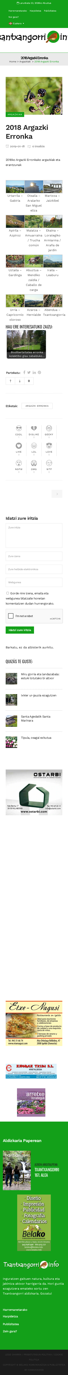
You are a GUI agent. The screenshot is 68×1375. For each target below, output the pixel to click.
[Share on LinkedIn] (34, 372)
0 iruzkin (38, 146)
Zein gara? (10, 1331)
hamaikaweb (36, 1370)
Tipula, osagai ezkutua (36, 737)
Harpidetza (35, 10)
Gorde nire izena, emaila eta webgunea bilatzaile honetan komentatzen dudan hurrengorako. (30, 598)
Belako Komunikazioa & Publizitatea (42, 1364)
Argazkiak (25, 61)
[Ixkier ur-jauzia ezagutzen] (11, 699)
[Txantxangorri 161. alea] (17, 1170)
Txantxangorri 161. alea (47, 1172)
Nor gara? (13, 17)
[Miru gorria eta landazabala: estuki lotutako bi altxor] (11, 678)
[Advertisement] (34, 864)
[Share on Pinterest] (39, 372)
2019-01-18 (17, 146)
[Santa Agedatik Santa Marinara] (11, 721)
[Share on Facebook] (24, 372)
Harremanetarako (17, 10)
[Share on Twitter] (29, 372)
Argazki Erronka (37, 406)
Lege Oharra (13, 1354)
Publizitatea (50, 10)
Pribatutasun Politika (38, 1354)
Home (12, 61)
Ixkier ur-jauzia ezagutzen (38, 695)
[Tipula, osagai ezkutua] (11, 742)
